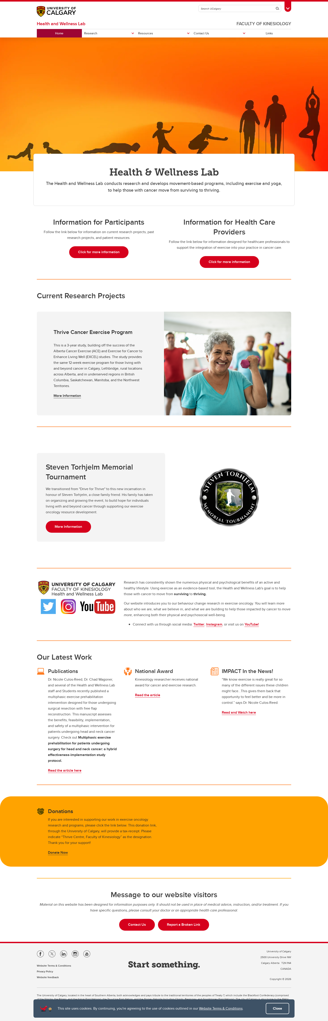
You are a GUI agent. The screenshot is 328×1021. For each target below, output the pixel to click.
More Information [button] (68, 526)
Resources (145, 33)
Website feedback (48, 977)
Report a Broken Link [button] (183, 924)
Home (59, 33)
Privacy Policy (45, 971)
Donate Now (58, 852)
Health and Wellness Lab (61, 23)
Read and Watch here (239, 712)
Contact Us (201, 33)
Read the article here (64, 770)
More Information (67, 395)
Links (269, 33)
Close (277, 1008)
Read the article (147, 695)
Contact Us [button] (137, 924)
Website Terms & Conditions (221, 1008)
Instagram (214, 624)
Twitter (198, 624)
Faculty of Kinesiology (264, 23)
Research (90, 33)
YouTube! (252, 624)
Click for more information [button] (99, 252)
